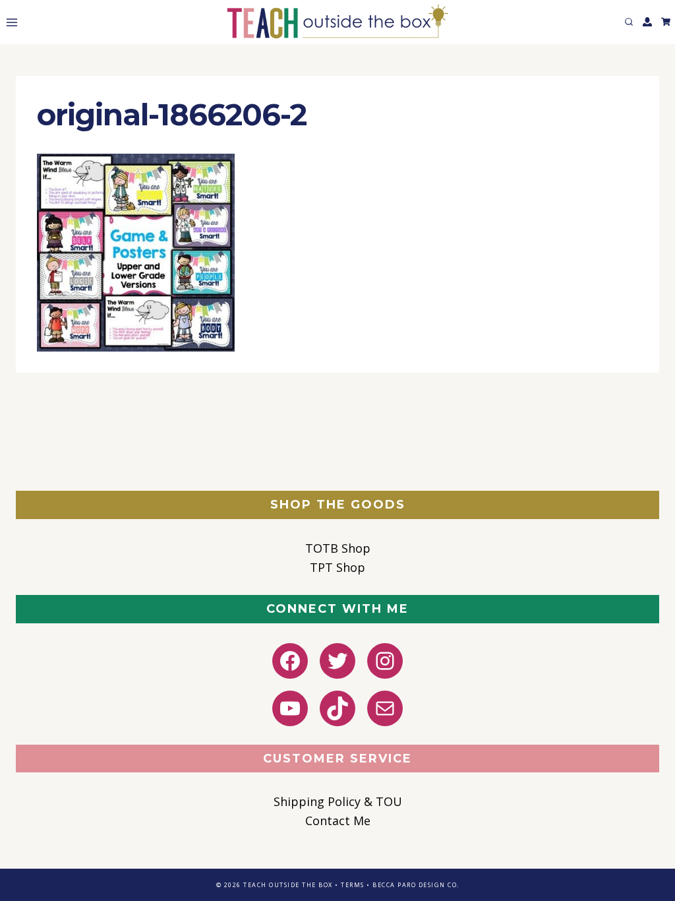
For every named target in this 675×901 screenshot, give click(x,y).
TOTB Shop (337, 548)
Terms (353, 885)
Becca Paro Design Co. (415, 885)
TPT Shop (337, 567)
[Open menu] (9, 22)
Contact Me (337, 820)
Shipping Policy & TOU (338, 801)
